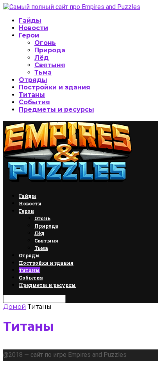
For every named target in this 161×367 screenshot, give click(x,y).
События (34, 102)
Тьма (43, 72)
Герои (29, 35)
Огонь (45, 42)
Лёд (41, 57)
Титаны (32, 94)
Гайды (30, 20)
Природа (49, 50)
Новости (33, 28)
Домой (14, 306)
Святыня (49, 65)
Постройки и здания (54, 87)
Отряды (33, 80)
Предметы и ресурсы (56, 109)
